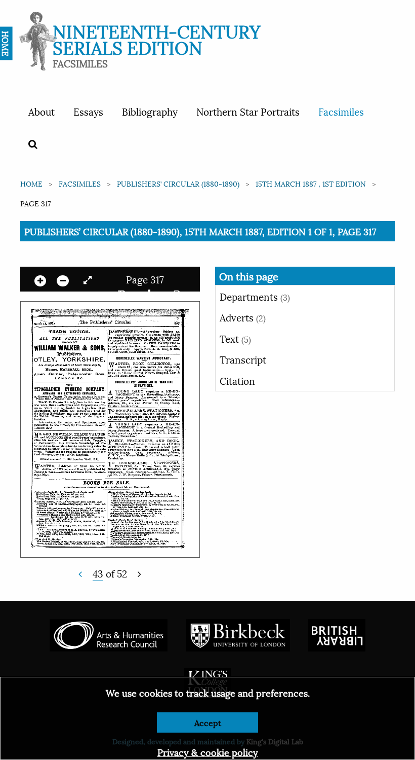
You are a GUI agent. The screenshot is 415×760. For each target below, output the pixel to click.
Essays (88, 111)
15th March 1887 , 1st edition (311, 183)
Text (235, 338)
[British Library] (337, 633)
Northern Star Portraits (248, 111)
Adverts (243, 316)
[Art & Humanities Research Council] (109, 633)
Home (31, 183)
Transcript (243, 359)
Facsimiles (341, 111)
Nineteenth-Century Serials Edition (157, 38)
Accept (207, 722)
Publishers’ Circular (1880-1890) (178, 183)
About (41, 111)
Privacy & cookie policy (207, 751)
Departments (255, 296)
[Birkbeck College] (238, 633)
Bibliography (150, 111)
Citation (237, 380)
